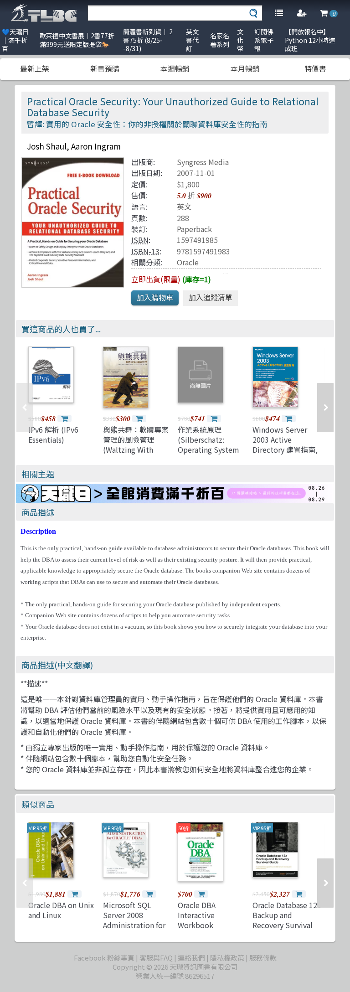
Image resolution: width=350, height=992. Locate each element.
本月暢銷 (245, 68)
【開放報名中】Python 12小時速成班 (310, 40)
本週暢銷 (175, 68)
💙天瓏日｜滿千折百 (15, 40)
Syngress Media (203, 161)
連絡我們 (191, 957)
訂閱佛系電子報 (263, 40)
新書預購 (104, 68)
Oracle (188, 262)
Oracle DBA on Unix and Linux (61, 909)
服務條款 (263, 957)
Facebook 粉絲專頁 (104, 957)
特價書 (315, 68)
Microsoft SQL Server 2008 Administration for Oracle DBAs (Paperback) (134, 925)
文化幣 (240, 40)
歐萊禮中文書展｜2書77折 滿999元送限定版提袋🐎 (77, 40)
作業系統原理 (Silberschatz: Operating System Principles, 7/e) (208, 444)
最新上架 (34, 68)
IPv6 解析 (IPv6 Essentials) (53, 434)
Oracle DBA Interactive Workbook (197, 915)
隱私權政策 (227, 957)
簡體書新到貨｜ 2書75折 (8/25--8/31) (148, 40)
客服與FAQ (156, 957)
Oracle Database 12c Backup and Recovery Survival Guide (286, 920)
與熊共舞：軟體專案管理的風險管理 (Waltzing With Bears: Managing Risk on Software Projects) (136, 455)
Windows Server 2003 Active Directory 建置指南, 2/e (285, 444)
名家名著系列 (219, 40)
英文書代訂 (192, 40)
